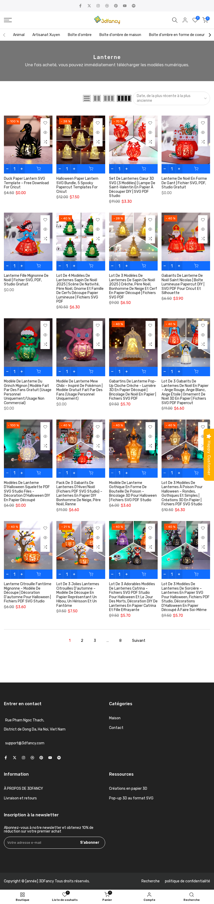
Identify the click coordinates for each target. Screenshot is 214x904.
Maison (115, 718)
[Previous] (4, 35)
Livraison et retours (20, 798)
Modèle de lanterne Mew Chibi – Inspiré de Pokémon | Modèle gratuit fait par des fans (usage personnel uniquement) (79, 390)
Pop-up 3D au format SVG (131, 798)
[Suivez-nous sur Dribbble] (107, 6)
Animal (19, 35)
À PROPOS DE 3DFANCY (23, 788)
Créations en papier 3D (128, 788)
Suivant (138, 640)
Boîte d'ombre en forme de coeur (177, 35)
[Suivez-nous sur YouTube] (125, 6)
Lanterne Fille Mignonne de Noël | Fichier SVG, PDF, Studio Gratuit (26, 279)
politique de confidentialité (187, 881)
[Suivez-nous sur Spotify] (133, 6)
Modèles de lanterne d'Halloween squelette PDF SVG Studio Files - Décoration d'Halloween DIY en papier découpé (27, 491)
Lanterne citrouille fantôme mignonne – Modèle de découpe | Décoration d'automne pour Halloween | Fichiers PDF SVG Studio (27, 592)
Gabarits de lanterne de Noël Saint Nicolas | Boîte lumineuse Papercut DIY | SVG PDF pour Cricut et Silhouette (183, 284)
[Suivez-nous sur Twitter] (89, 6)
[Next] (209, 35)
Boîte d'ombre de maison (120, 35)
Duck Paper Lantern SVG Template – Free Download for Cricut (26, 182)
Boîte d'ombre (80, 35)
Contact (116, 728)
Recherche (150, 881)
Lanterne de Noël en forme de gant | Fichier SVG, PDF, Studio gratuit (184, 182)
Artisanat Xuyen (46, 35)
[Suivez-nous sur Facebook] (80, 6)
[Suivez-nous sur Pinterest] (116, 6)
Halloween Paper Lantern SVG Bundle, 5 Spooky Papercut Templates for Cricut (77, 185)
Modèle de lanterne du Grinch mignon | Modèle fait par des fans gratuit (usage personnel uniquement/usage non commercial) (27, 392)
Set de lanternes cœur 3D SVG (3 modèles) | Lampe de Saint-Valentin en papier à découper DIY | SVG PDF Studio (132, 187)
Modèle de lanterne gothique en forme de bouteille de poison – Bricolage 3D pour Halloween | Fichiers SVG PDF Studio (133, 491)
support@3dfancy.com (24, 743)
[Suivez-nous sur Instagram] (98, 6)
